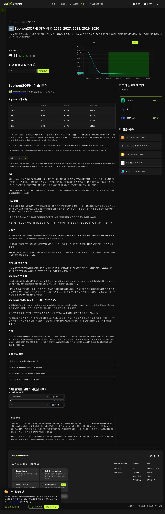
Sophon (17, 22)
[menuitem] (3, 10)
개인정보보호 (140, 506)
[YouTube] (154, 456)
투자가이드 (137, 480)
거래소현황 (137, 476)
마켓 (83, 4)
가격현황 (136, 472)
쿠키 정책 (16, 502)
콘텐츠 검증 (151, 480)
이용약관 (131, 506)
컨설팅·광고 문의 (96, 4)
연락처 (149, 476)
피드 (53, 4)
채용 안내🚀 (118, 472)
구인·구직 (150, 472)
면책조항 (150, 506)
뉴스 (134, 468)
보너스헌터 (74, 4)
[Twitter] (151, 456)
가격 (10, 22)
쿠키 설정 (158, 506)
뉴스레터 (61, 4)
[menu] (3, 17)
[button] (62, 361)
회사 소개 (117, 468)
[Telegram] (158, 456)
